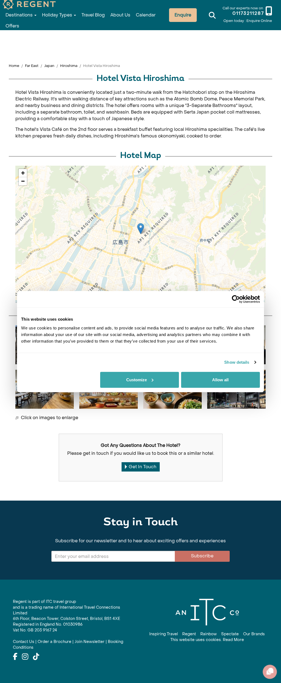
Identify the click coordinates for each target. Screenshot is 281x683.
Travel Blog (93, 15)
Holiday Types (57, 15)
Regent (189, 634)
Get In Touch (142, 467)
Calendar (146, 15)
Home (14, 65)
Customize (136, 379)
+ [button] (23, 173)
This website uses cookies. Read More (207, 639)
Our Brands (254, 634)
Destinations (19, 15)
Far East (31, 65)
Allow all (220, 379)
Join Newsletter (90, 641)
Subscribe (202, 556)
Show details (236, 362)
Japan (49, 65)
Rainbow (208, 634)
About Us (120, 15)
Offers (12, 26)
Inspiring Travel (163, 634)
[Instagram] (25, 657)
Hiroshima (68, 65)
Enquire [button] (183, 15)
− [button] (23, 181)
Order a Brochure (54, 641)
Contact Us (23, 641)
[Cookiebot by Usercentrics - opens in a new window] (236, 299)
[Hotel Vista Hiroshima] (140, 228)
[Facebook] (15, 657)
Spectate (230, 634)
